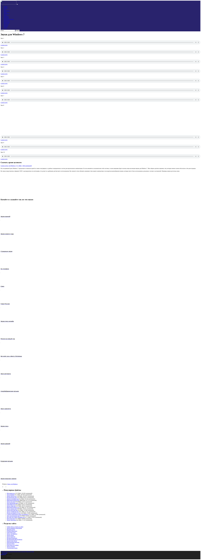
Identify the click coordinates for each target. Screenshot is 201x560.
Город (5, 12)
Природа (6, 16)
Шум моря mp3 (11, 518)
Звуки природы (11, 536)
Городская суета (11, 532)
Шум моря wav (11, 493)
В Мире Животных (12, 531)
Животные (7, 10)
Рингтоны (6, 23)
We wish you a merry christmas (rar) (16, 517)
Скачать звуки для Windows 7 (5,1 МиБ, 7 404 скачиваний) (16, 165)
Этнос (5, 27)
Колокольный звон (12, 497)
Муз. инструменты (9, 19)
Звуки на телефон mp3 (13, 499)
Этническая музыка (12, 548)
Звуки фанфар (10, 494)
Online (5, 6)
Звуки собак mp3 (11, 506)
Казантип (6, 18)
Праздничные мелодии (13, 542)
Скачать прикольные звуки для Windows (17, 514)
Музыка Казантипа (12, 538)
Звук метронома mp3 (12, 503)
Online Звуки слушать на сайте (15, 526)
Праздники (7, 22)
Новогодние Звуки (12, 541)
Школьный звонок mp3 (13, 500)
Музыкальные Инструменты (14, 539)
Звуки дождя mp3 (11, 520)
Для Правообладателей (11, 551)
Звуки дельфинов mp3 (13, 511)
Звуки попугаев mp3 (12, 510)
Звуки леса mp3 (11, 501)
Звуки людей (10, 535)
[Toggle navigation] (17, 4)
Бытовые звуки (11, 529)
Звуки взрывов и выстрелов (14, 528)
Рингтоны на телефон (13, 545)
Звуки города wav (11, 496)
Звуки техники (11, 546)
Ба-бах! (6, 8)
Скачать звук (4, 45)
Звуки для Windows (12, 484)
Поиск (17, 30)
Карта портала (22, 551)
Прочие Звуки (10, 543)
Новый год (7, 20)
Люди (5, 15)
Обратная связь (30, 551)
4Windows (6, 13)
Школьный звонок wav (13, 507)
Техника (6, 25)
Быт (5, 9)
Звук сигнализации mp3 (13, 516)
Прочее (6, 26)
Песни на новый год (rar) (13, 513)
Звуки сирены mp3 (12, 509)
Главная (3, 551)
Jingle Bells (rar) (11, 504)
